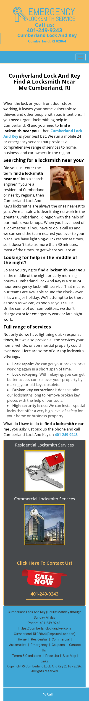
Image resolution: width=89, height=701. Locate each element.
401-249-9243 (44, 30)
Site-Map (69, 656)
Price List (52, 656)
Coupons (58, 645)
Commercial (61, 639)
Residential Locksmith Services (44, 445)
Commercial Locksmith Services (44, 498)
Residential (39, 639)
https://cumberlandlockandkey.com (44, 628)
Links (44, 661)
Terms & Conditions (26, 656)
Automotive (17, 645)
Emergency (39, 645)
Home (22, 639)
